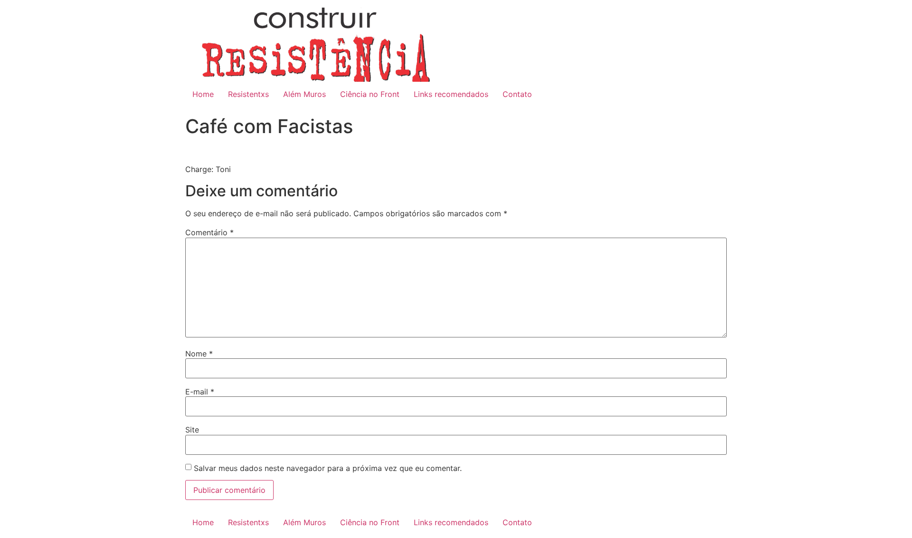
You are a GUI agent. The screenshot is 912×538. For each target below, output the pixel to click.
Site (192, 429)
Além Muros (304, 94)
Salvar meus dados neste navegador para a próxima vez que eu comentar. (328, 468)
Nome (199, 353)
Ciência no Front (369, 94)
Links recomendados (451, 94)
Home (203, 94)
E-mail (199, 391)
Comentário (209, 232)
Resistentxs (248, 94)
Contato (517, 94)
